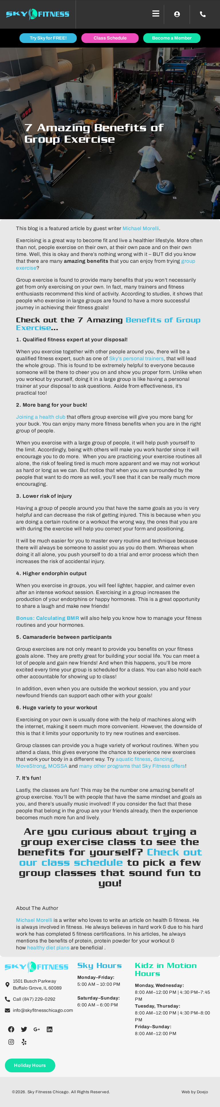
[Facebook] (11, 1029)
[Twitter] (24, 1029)
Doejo (202, 1092)
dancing (163, 759)
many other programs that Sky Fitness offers (132, 766)
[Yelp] (24, 1042)
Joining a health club (41, 417)
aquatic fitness (133, 759)
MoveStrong (30, 766)
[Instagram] (11, 1042)
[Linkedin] (49, 1029)
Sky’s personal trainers (136, 358)
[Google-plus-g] (36, 1029)
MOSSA (58, 766)
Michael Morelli (141, 228)
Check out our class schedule (111, 857)
